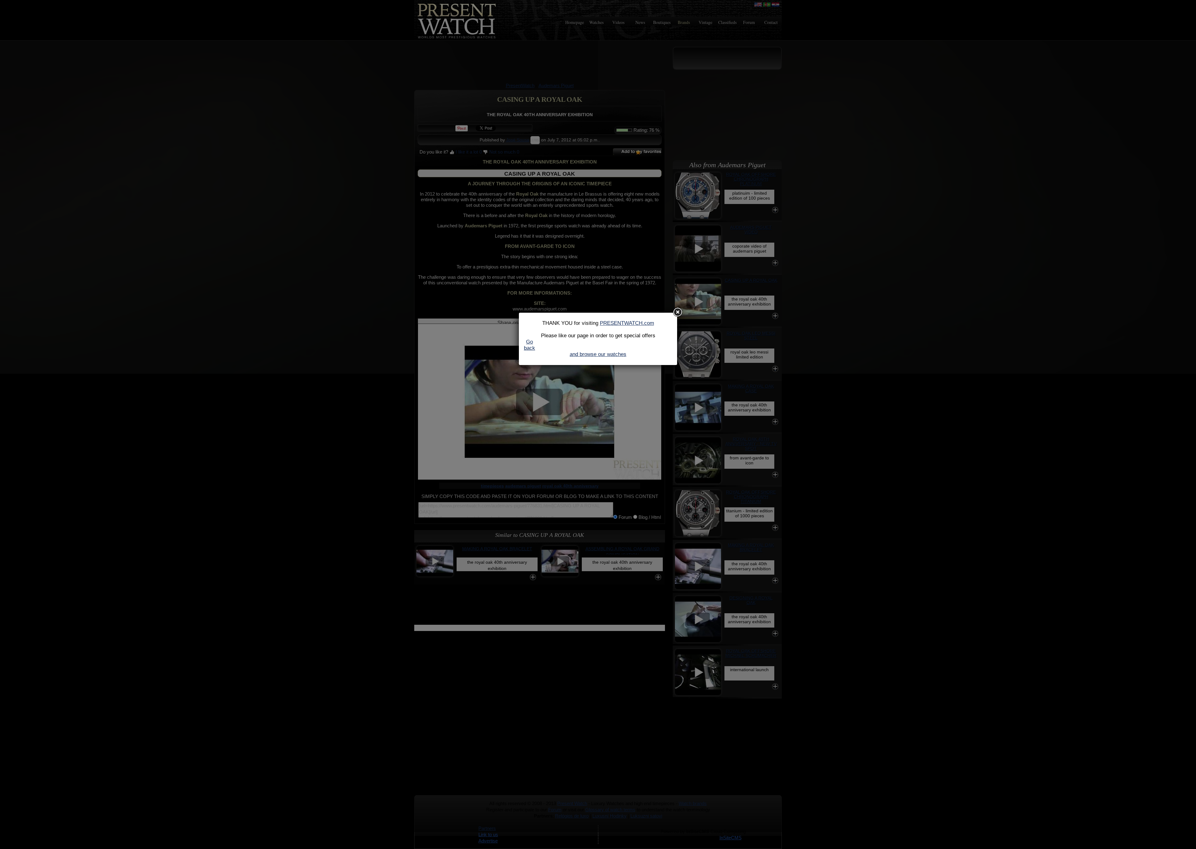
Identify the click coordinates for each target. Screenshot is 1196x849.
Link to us (488, 834)
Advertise (488, 840)
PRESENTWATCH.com (627, 323)
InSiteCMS (730, 837)
